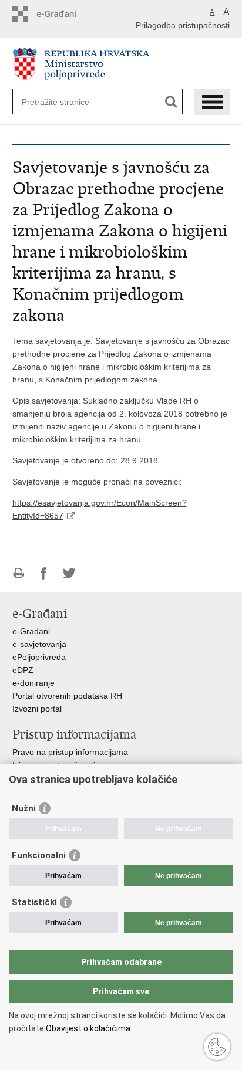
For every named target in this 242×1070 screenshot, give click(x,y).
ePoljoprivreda (39, 657)
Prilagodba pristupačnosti (183, 25)
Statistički (34, 902)
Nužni (24, 808)
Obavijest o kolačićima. (88, 1028)
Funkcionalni (39, 855)
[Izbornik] (212, 102)
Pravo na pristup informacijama (70, 752)
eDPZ (22, 670)
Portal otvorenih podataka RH (67, 695)
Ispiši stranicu (18, 573)
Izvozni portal (37, 708)
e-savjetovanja (39, 644)
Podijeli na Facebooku (44, 573)
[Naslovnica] (121, 64)
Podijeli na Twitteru (69, 573)
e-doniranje (33, 683)
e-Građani (31, 631)
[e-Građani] (62, 14)
